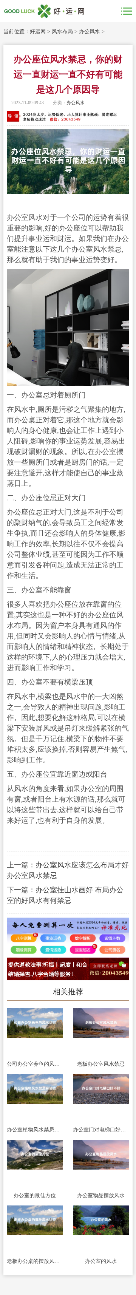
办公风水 (89, 31)
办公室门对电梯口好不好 (101, 1130)
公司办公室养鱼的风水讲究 (35, 1064)
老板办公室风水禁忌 (101, 1064)
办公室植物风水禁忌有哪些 (35, 1130)
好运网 (38, 31)
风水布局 (62, 31)
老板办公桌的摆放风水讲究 (35, 1261)
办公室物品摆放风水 (101, 1195)
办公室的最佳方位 (35, 1195)
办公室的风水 (101, 1261)
